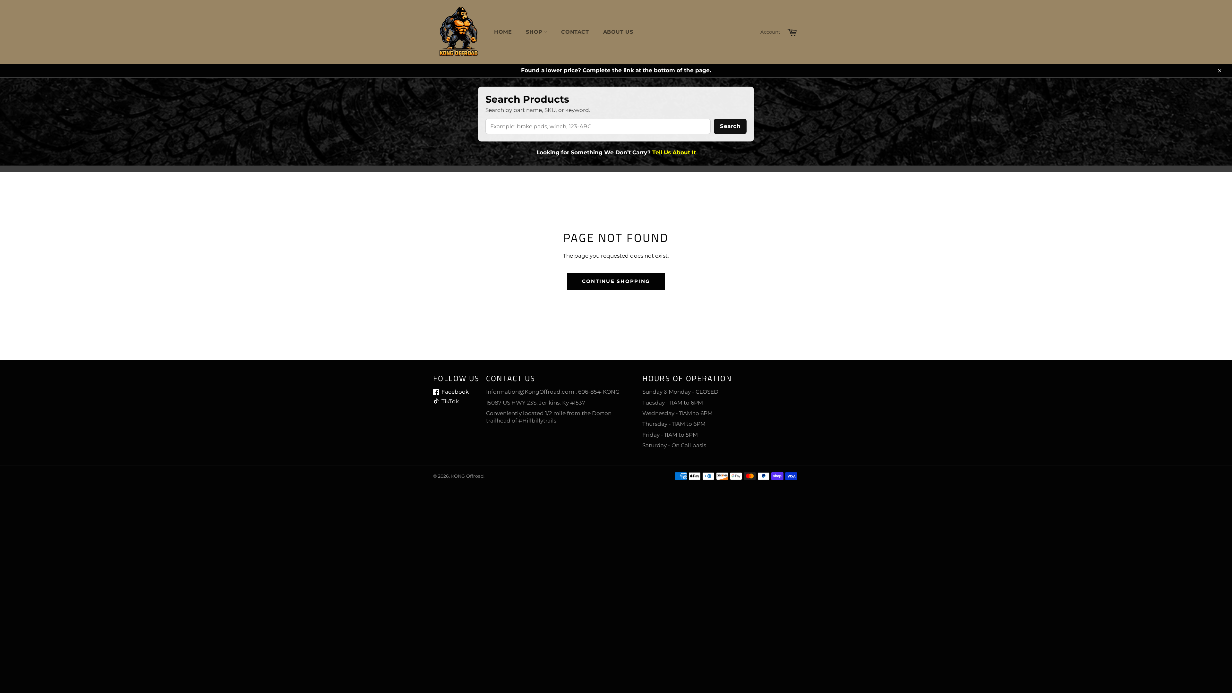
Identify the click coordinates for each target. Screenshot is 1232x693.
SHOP (535, 32)
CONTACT (575, 32)
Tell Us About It (674, 152)
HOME (503, 32)
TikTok (450, 401)
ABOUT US (618, 32)
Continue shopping (616, 281)
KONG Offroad (467, 476)
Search (730, 126)
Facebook (455, 392)
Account (770, 32)
